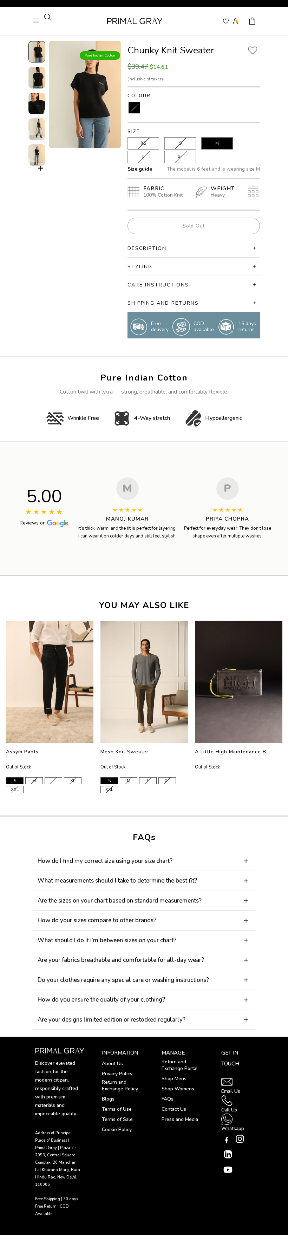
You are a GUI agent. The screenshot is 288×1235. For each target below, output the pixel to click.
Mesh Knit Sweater (124, 751)
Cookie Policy (117, 1129)
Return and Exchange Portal (180, 1065)
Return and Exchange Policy (120, 1085)
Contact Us (174, 1109)
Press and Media (180, 1119)
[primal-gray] (226, 21)
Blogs (108, 1099)
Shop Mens (174, 1078)
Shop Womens (178, 1088)
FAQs (168, 1099)
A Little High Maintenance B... (232, 751)
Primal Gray (135, 21)
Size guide (139, 169)
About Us (112, 1063)
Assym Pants (22, 751)
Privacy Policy (117, 1073)
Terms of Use (117, 1109)
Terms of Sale (117, 1119)
